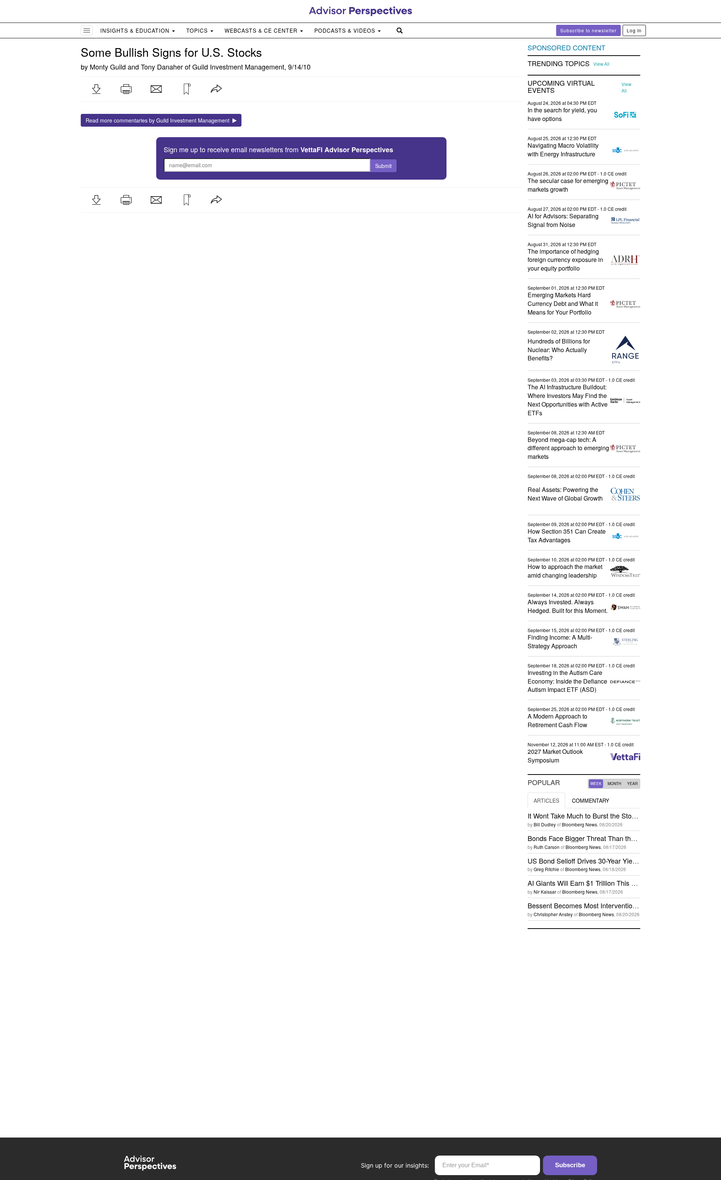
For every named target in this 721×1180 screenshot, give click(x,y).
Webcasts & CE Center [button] (262, 30)
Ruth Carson (547, 847)
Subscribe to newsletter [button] (588, 30)
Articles (546, 800)
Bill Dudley (545, 824)
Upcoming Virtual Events (561, 86)
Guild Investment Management (238, 66)
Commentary (590, 800)
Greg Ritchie (546, 869)
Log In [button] (634, 30)
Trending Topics (559, 63)
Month (614, 783)
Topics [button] (198, 30)
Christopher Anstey (553, 914)
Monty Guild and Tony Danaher (136, 66)
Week (596, 783)
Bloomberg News (579, 824)
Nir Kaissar (545, 891)
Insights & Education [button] (135, 30)
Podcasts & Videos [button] (345, 30)
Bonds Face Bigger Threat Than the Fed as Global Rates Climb (622, 838)
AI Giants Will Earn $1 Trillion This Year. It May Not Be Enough (621, 883)
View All (601, 64)
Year (632, 783)
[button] (96, 89)
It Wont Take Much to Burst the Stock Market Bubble (606, 815)
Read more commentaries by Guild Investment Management (159, 120)
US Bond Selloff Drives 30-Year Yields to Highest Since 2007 (618, 860)
